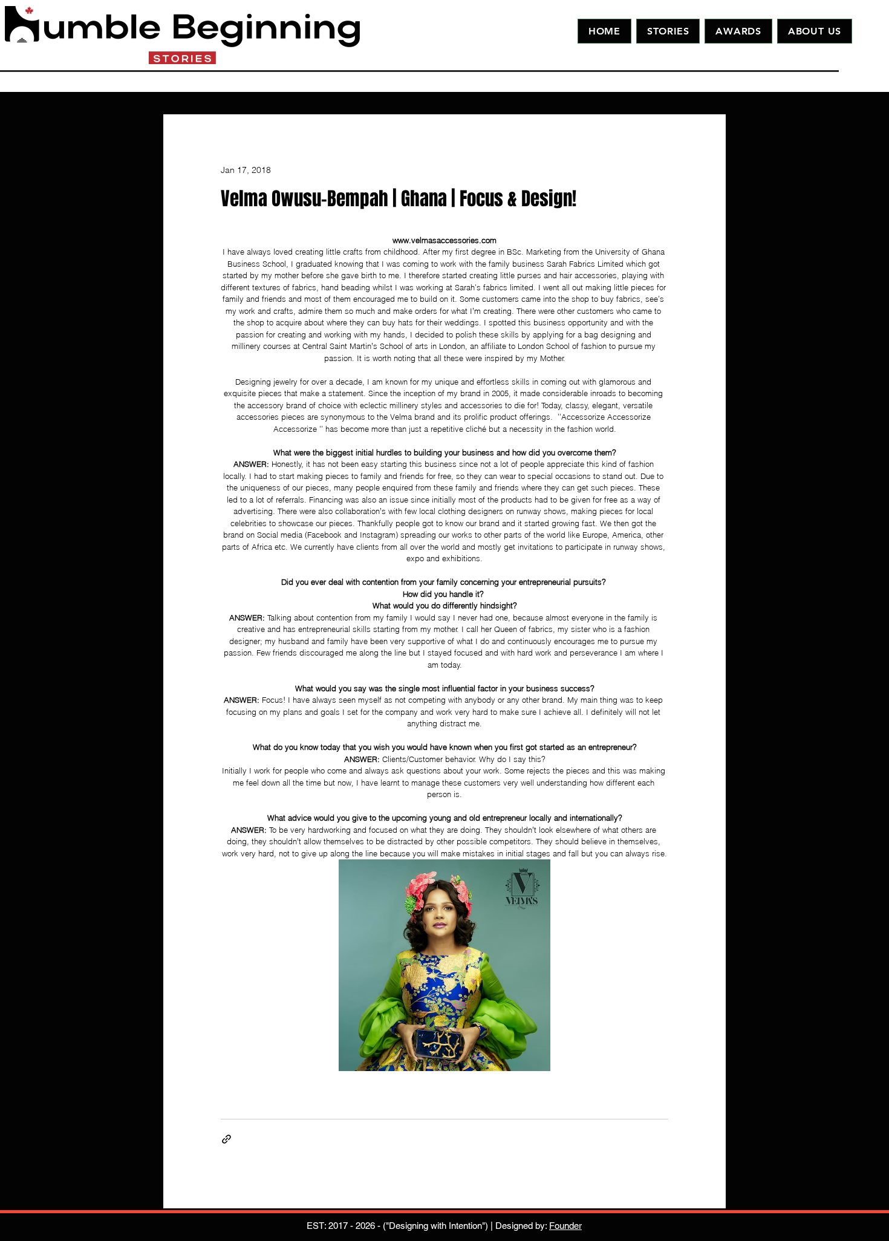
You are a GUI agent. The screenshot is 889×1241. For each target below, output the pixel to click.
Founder (565, 1225)
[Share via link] (226, 1139)
